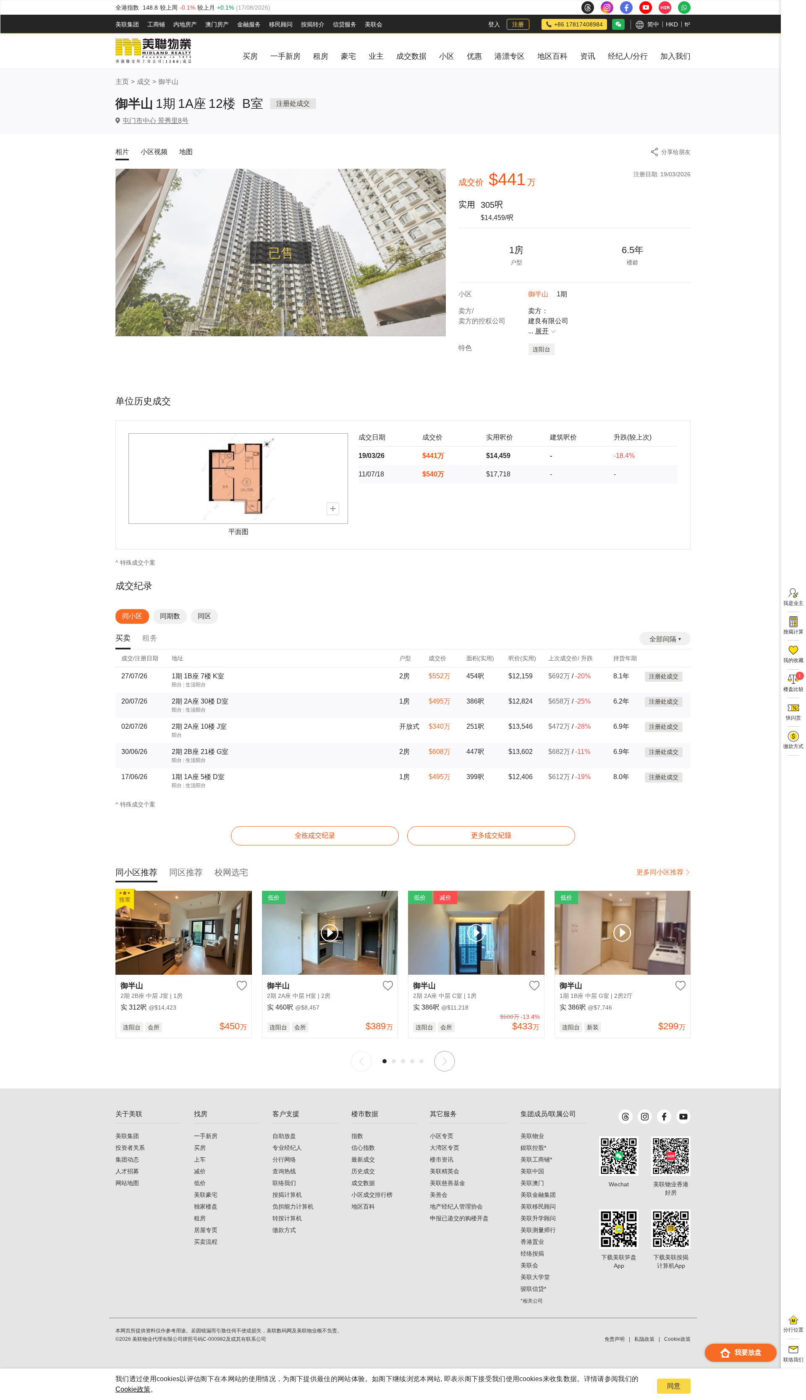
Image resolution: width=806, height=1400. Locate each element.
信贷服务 (344, 24)
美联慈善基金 (447, 1183)
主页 (122, 81)
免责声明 (614, 1339)
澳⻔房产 (217, 24)
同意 (673, 1386)
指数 (357, 1136)
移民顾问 (281, 24)
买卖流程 (205, 1241)
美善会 (438, 1194)
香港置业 (532, 1241)
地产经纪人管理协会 (456, 1206)
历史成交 (363, 1171)
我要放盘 (748, 1352)
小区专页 (441, 1136)
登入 (494, 24)
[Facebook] (664, 1117)
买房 (200, 1147)
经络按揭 (532, 1253)
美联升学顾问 (538, 1218)
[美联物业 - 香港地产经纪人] (153, 51)
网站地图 (127, 1183)
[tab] (123, 638)
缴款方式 (284, 1230)
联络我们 (284, 1183)
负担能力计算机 (293, 1206)
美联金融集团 (538, 1194)
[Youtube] (683, 1117)
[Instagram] (645, 1117)
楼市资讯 (441, 1159)
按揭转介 (312, 24)
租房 (200, 1218)
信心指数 (363, 1147)
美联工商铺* (536, 1159)
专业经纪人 (287, 1147)
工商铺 (156, 24)
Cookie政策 (132, 1389)
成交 (143, 81)
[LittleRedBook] (671, 1156)
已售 (280, 252)
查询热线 (284, 1171)
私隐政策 (644, 1339)
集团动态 (127, 1159)
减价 (200, 1171)
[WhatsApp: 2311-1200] (684, 7)
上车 (200, 1159)
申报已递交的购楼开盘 (459, 1218)
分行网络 (284, 1159)
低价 (200, 1183)
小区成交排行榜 (372, 1194)
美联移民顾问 (538, 1206)
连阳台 (541, 349)
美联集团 (127, 24)
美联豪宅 (205, 1194)
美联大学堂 (535, 1277)
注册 (518, 24)
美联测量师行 (538, 1230)
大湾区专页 (444, 1147)
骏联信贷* (533, 1288)
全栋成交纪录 (315, 835)
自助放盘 (284, 1136)
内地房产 (185, 24)
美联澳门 (532, 1183)
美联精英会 (444, 1171)
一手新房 (205, 1136)
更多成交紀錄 (491, 835)
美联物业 (532, 1136)
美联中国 (532, 1171)
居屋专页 (205, 1230)
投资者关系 (130, 1147)
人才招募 (127, 1171)
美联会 (373, 24)
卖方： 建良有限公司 (548, 321)
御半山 (168, 81)
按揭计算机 (287, 1194)
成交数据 (363, 1183)
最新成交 (363, 1159)
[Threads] (625, 1117)
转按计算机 (287, 1218)
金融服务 (249, 24)
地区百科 (363, 1206)
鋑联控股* (533, 1147)
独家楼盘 (205, 1206)
